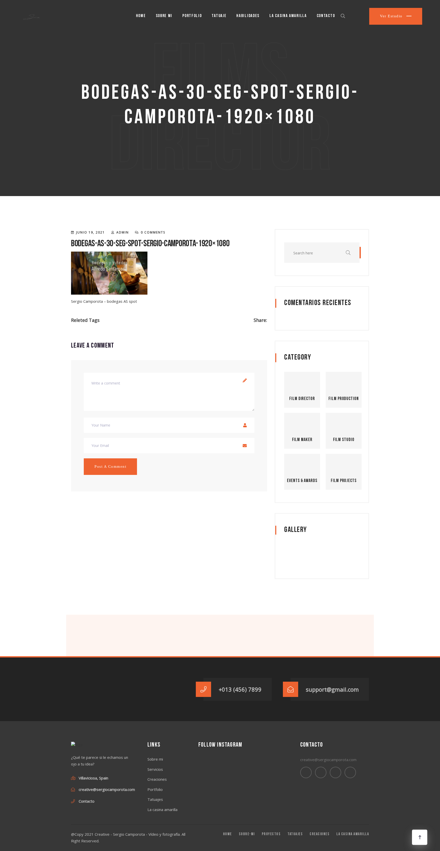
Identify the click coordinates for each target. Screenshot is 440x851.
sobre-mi (247, 834)
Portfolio (192, 16)
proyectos (271, 834)
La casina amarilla (288, 16)
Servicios (155, 769)
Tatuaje (219, 16)
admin (122, 232)
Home (141, 16)
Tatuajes (155, 799)
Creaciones (157, 779)
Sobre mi (164, 16)
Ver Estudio (392, 16)
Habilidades (247, 16)
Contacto (326, 16)
